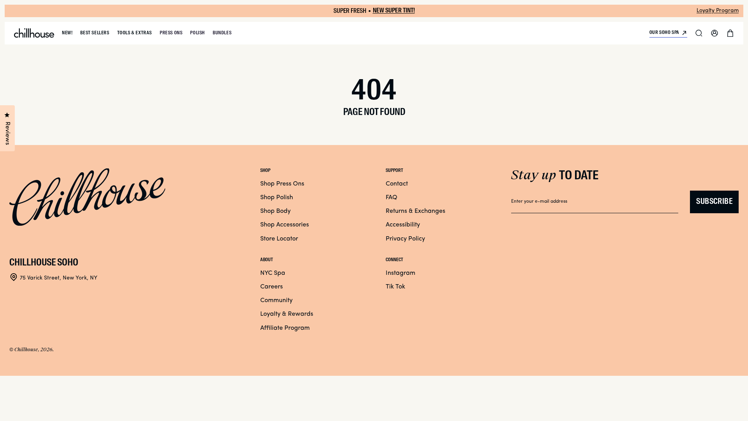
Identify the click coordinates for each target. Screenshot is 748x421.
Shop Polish (276, 198)
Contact (397, 184)
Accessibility (403, 225)
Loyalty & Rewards (286, 314)
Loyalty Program (718, 11)
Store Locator (279, 239)
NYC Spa (272, 273)
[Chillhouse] (34, 33)
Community (276, 300)
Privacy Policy (405, 239)
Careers (271, 287)
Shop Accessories (284, 225)
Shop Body (275, 211)
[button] (699, 33)
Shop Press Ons (282, 184)
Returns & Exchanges (415, 211)
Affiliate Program (285, 328)
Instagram (400, 273)
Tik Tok (395, 287)
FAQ (391, 198)
